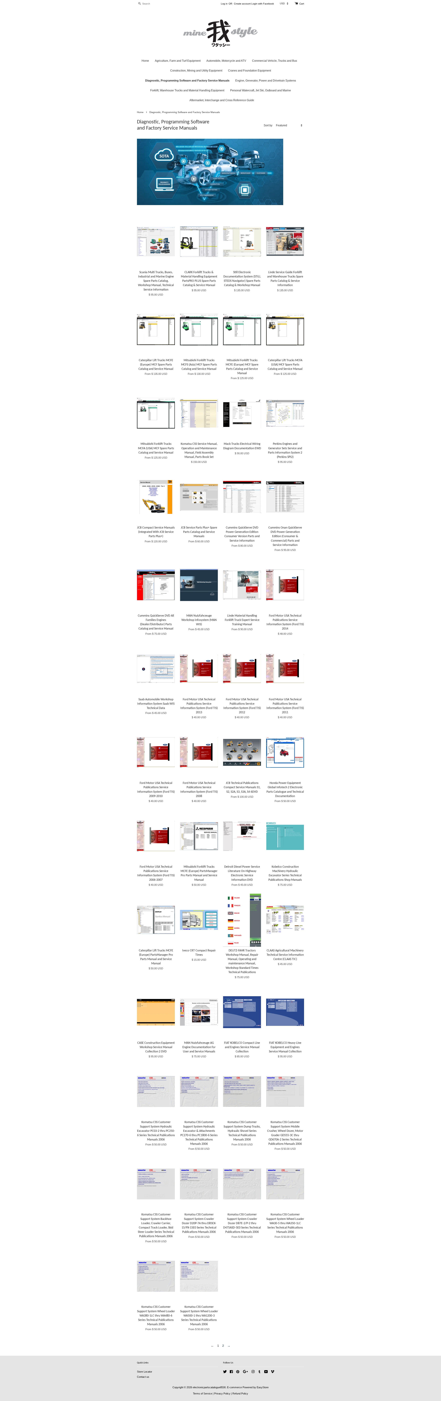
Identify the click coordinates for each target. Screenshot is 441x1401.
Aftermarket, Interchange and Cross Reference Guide (221, 100)
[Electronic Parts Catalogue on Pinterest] (238, 1372)
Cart (301, 3)
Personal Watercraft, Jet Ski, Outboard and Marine (260, 90)
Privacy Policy (222, 1393)
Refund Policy (240, 1393)
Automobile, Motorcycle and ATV (226, 60)
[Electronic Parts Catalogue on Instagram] (253, 1372)
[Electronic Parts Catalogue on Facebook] (231, 1372)
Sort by (268, 125)
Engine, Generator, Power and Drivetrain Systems (265, 80)
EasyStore (263, 1387)
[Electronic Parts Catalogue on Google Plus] (245, 1372)
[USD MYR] (284, 3)
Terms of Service (202, 1393)
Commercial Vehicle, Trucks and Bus (274, 60)
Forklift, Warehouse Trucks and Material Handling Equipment (187, 90)
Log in (224, 3)
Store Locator (144, 1371)
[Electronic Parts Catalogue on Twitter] (225, 1372)
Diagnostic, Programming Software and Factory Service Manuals (187, 80)
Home (145, 60)
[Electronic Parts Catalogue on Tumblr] (259, 1372)
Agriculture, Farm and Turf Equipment (178, 60)
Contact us (143, 1376)
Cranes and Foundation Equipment (249, 70)
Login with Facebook (262, 3)
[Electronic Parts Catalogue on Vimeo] (272, 1372)
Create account (242, 3)
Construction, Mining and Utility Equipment (196, 70)
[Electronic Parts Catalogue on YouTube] (266, 1372)
